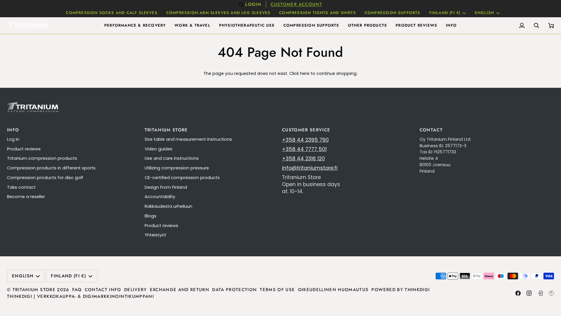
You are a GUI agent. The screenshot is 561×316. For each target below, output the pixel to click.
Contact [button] (431, 130)
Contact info (103, 289)
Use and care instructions (172, 158)
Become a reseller (26, 197)
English (484, 13)
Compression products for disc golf (45, 178)
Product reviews (24, 149)
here (304, 73)
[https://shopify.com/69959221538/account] (540, 293)
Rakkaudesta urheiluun (168, 206)
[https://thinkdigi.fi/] (551, 293)
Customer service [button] (306, 130)
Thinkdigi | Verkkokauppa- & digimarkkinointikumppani (80, 296)
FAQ (77, 289)
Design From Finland (166, 187)
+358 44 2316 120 (303, 158)
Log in (13, 139)
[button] (135, 25)
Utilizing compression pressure (177, 168)
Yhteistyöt (155, 235)
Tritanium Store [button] (166, 130)
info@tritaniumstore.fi (309, 167)
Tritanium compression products (42, 158)
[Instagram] (529, 293)
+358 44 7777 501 (304, 149)
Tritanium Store (34, 289)
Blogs (150, 216)
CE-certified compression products (182, 178)
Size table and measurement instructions (188, 139)
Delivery (135, 289)
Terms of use (277, 289)
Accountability (160, 197)
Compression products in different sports (51, 168)
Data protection (234, 289)
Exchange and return (179, 289)
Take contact (21, 187)
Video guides (158, 149)
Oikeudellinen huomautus (333, 289)
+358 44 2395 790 (305, 139)
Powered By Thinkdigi (400, 289)
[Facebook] (518, 293)
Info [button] (13, 130)
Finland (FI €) (445, 13)
